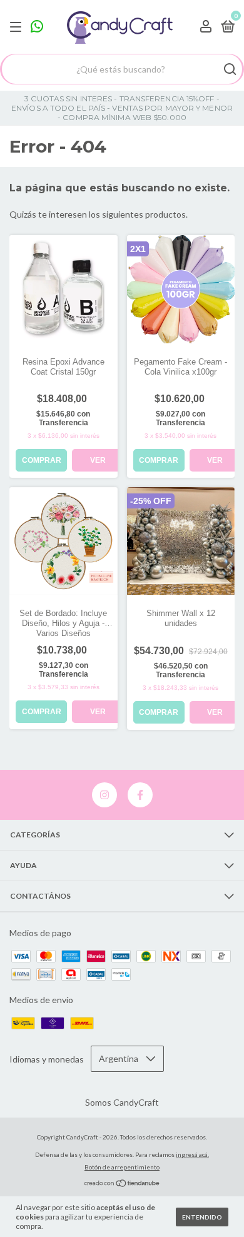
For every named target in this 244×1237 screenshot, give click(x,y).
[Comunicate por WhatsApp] (37, 28)
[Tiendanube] (122, 1184)
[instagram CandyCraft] (104, 794)
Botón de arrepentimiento (122, 1167)
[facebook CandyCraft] (140, 794)
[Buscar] (229, 69)
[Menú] (17, 27)
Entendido (202, 1217)
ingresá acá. (192, 1154)
